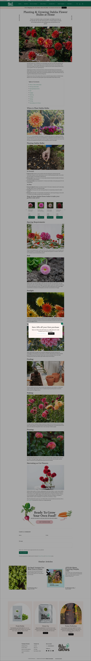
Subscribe (51, 333)
